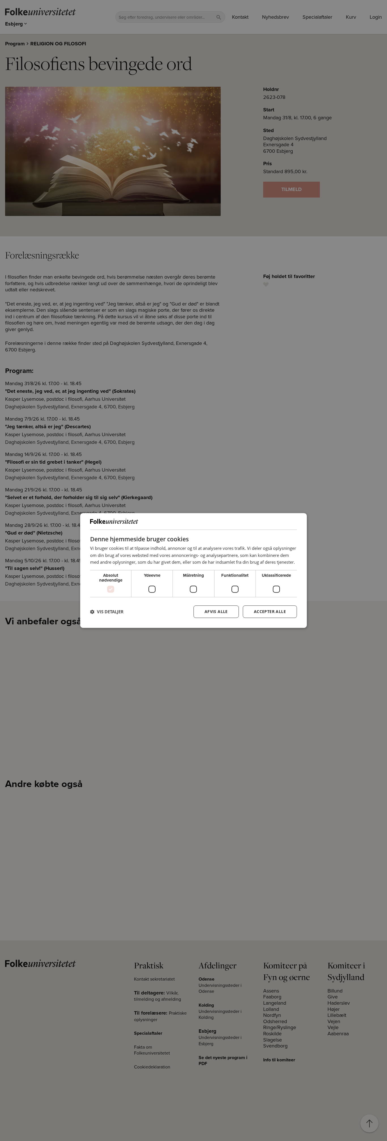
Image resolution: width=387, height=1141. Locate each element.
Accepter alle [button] (270, 611)
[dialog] (193, 570)
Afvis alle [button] (216, 611)
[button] (107, 612)
